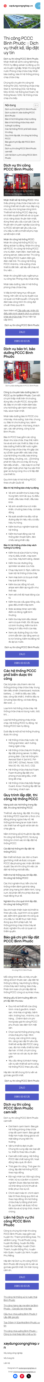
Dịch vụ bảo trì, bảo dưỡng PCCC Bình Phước (20, 114)
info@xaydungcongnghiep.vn (24, 1371)
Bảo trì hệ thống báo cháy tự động (20, 119)
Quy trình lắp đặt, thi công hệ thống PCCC (21, 137)
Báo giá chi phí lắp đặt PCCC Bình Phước (20, 143)
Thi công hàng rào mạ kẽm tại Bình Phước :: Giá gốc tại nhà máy (21, 1307)
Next (37, 184)
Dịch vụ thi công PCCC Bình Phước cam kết (20, 150)
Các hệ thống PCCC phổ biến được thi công (21, 130)
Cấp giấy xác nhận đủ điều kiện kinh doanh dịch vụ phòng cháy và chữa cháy (21, 313)
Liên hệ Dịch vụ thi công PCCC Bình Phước (21, 156)
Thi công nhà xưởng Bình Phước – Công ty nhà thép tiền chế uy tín (20, 1332)
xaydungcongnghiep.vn (21, 5)
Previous (7, 184)
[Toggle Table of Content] (35, 105)
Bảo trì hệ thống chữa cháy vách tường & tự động (19, 124)
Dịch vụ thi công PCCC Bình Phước (20, 109)
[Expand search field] (39, 5)
